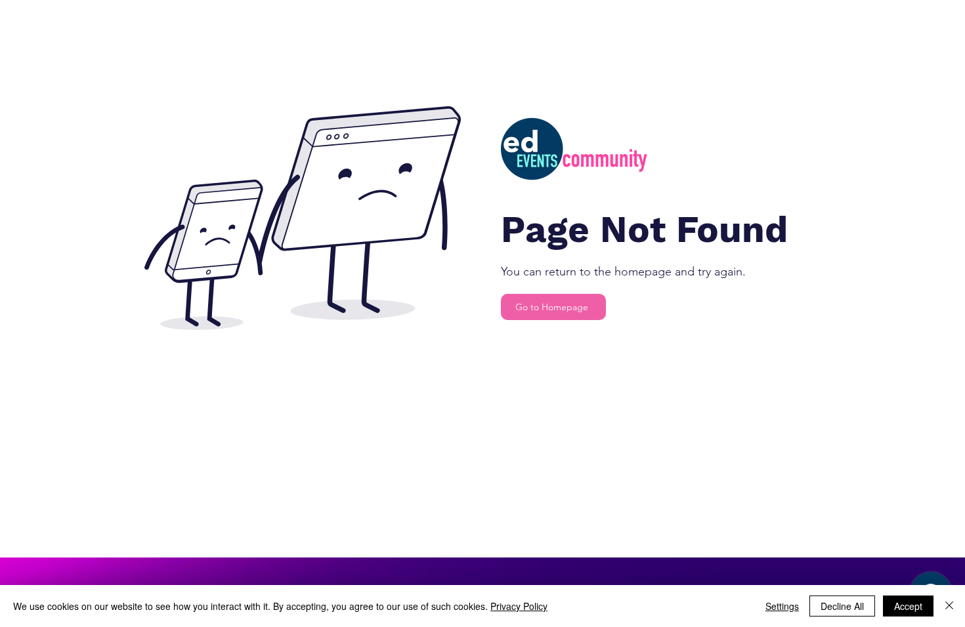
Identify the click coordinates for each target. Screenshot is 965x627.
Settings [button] (782, 606)
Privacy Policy (518, 606)
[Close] (949, 606)
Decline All (842, 606)
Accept (908, 606)
